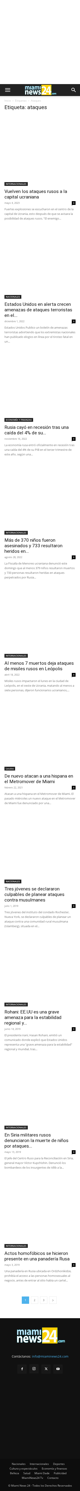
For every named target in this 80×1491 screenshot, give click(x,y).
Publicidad (60, 1473)
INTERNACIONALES (16, 183)
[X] (46, 1369)
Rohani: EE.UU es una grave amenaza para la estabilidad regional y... (33, 1017)
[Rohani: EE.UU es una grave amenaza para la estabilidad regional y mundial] (40, 971)
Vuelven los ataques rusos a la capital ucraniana (35, 194)
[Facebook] (22, 1369)
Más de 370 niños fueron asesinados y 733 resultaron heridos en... (33, 545)
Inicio (7, 100)
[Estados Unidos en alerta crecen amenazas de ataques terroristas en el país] (40, 263)
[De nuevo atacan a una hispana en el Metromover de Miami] (40, 735)
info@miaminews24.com (50, 1356)
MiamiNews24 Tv (32, 1478)
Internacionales (39, 1464)
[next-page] (53, 1300)
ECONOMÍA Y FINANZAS (19, 419)
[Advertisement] (40, 42)
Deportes (59, 1464)
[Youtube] (58, 1369)
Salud (26, 1473)
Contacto (52, 1478)
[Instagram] (34, 1368)
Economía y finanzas (54, 1468)
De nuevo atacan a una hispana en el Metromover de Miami (38, 778)
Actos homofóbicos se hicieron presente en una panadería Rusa (37, 1256)
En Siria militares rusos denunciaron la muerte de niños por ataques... (36, 1140)
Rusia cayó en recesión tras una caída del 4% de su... (36, 430)
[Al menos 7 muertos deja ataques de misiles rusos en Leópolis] (40, 622)
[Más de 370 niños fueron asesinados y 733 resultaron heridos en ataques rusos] (40, 499)
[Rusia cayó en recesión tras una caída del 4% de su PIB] (40, 386)
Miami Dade (42, 1473)
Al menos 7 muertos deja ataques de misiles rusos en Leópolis (39, 666)
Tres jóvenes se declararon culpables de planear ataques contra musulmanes (34, 894)
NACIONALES (13, 296)
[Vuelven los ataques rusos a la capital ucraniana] (40, 150)
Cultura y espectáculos (24, 1468)
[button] (7, 90)
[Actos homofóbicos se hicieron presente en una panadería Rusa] (40, 1212)
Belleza (14, 1473)
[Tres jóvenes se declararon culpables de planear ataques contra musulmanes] (40, 848)
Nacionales (19, 1464)
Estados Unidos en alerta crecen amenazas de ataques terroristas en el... (38, 310)
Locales (10, 768)
